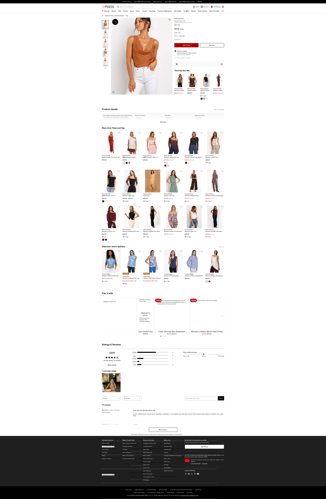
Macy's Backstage (147, 452)
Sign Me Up (204, 446)
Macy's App (146, 449)
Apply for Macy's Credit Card (129, 443)
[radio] (201, 98)
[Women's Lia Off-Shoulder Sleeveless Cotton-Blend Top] (111, 181)
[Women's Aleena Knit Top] (173, 142)
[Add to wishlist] (169, 20)
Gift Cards (125, 449)
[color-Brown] (129, 163)
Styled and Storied (168, 470)
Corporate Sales (168, 446)
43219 (185, 51)
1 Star (134, 364)
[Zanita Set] (152, 181)
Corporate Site (167, 449)
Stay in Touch (146, 464)
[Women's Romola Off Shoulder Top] (214, 181)
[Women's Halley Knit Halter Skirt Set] (218, 80)
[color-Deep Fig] (210, 281)
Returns (104, 455)
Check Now (204, 463)
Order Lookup (105, 449)
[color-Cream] (124, 163)
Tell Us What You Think (148, 477)
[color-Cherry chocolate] (103, 240)
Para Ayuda (104, 452)
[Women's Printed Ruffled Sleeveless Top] (173, 261)
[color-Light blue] (168, 166)
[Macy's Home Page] (108, 6)
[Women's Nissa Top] (205, 80)
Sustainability (167, 467)
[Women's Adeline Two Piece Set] (152, 216)
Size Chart (181, 35)
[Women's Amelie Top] (214, 142)
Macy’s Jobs (167, 458)
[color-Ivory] (106, 201)
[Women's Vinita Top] (194, 216)
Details (182, 29)
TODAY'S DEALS (126, 1)
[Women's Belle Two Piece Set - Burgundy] (111, 142)
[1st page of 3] (160, 336)
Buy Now (212, 45)
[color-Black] (202, 99)
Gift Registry (146, 480)
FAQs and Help (105, 443)
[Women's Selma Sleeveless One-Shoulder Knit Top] (132, 142)
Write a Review (112, 365)
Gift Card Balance (127, 452)
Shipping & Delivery (106, 458)
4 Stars (134, 355)
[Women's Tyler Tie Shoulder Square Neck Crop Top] (152, 142)
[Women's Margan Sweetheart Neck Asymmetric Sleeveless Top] (214, 261)
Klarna (103, 446)
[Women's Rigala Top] (132, 181)
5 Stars (134, 352)
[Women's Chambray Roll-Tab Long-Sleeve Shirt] (111, 261)
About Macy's (167, 443)
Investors (166, 452)
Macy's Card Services (128, 455)
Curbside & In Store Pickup (149, 443)
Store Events (146, 467)
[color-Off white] (207, 99)
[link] (179, 91)
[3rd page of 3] (165, 336)
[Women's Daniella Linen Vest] (132, 216)
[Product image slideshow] (141, 56)
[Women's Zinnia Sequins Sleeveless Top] (192, 80)
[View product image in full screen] (113, 92)
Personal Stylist (147, 461)
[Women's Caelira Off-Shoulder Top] (173, 216)
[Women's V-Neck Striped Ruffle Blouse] (194, 261)
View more (163, 122)
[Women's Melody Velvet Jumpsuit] (194, 181)
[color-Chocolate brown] (165, 166)
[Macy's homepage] (102, 15)
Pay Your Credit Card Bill (129, 458)
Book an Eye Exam (147, 474)
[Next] (222, 80)
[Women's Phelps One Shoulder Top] (179, 80)
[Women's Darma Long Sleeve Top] (194, 142)
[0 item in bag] (223, 6)
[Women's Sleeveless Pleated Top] (152, 261)
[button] (137, 56)
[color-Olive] (204, 99)
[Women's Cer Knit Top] (111, 216)
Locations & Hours (147, 446)
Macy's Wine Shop (147, 458)
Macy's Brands (147, 455)
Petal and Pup (179, 18)
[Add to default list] (184, 75)
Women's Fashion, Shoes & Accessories (114, 15)
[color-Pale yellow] (189, 163)
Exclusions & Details (196, 463)
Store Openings (147, 470)
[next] (222, 316)
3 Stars (135, 358)
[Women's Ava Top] (173, 181)
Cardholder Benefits (127, 446)
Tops (127, 15)
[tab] (105, 24)
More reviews (163, 429)
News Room (167, 461)
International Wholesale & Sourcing (172, 455)
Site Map (166, 464)
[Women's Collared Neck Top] (132, 261)
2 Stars (134, 361)
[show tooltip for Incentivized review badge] (113, 446)
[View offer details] (199, 64)
